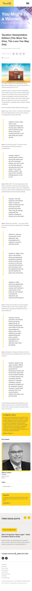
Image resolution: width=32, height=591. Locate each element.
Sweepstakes (6, 486)
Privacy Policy (5, 572)
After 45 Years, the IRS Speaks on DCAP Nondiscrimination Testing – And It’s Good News (15, 537)
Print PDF (6, 58)
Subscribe (6, 503)
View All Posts (7, 433)
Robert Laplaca (7, 48)
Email (3, 478)
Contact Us (4, 566)
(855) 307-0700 (22, 556)
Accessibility (5, 574)
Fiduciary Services (6, 576)
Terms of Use (5, 570)
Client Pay (4, 577)
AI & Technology (5, 579)
